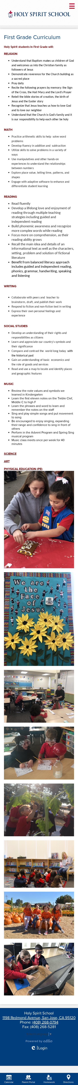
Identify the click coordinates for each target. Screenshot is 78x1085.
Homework (49, 1082)
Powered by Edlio (39, 1041)
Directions (68, 1082)
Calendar (8, 1082)
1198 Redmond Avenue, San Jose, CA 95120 (39, 1018)
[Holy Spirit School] (39, 14)
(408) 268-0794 (45, 1022)
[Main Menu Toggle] (72, 6)
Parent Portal (28, 1082)
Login (39, 1048)
